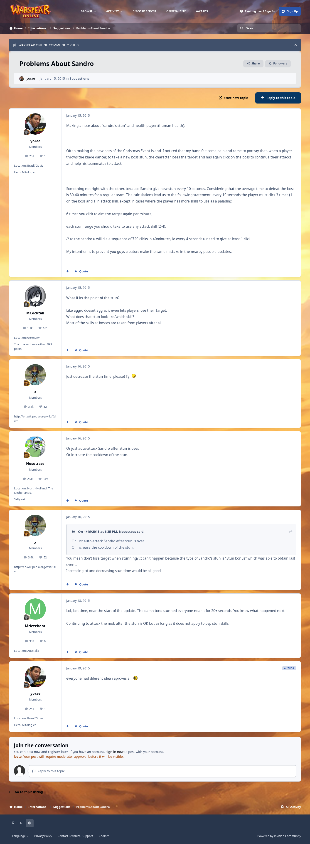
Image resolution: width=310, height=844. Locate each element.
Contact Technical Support (75, 836)
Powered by (279, 836)
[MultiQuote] (67, 271)
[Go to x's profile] (35, 374)
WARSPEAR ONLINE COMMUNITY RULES (49, 45)
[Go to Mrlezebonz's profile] (35, 609)
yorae (31, 78)
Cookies (104, 836)
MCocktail (35, 313)
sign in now (114, 752)
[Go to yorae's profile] (21, 78)
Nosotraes (35, 463)
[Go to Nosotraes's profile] (35, 446)
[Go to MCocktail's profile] (35, 296)
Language (19, 836)
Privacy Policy (43, 836)
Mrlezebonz (35, 626)
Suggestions (79, 78)
